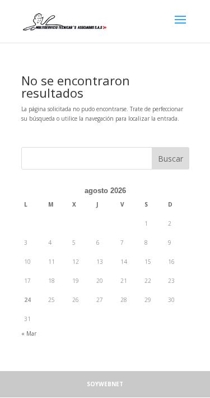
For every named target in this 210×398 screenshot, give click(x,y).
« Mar (28, 333)
